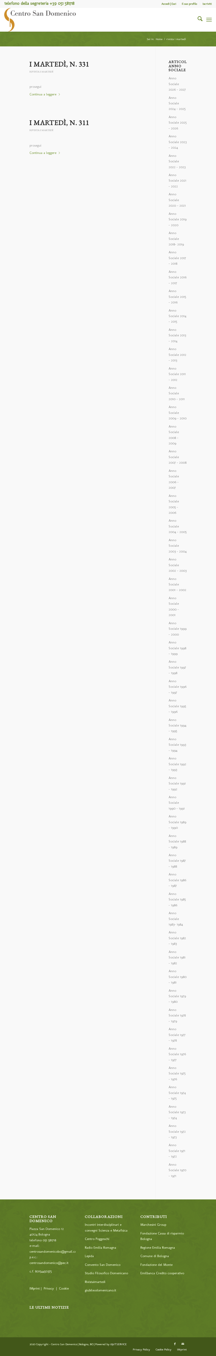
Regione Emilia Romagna (157, 1248)
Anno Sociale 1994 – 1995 (177, 725)
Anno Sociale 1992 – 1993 (177, 764)
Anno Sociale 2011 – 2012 (177, 374)
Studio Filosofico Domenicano (106, 1273)
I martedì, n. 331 (59, 64)
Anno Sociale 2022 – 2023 (177, 161)
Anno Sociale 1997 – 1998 (177, 667)
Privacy (49, 1288)
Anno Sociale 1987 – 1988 (177, 860)
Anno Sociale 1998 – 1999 (177, 648)
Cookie (64, 1288)
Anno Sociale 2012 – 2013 (177, 354)
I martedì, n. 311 (59, 122)
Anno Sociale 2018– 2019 (176, 238)
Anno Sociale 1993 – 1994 (177, 744)
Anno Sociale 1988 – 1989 (177, 841)
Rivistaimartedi (95, 1282)
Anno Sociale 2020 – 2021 (177, 199)
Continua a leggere (43, 94)
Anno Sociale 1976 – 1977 (177, 1054)
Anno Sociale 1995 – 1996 (177, 706)
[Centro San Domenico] (40, 20)
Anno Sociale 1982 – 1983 (177, 938)
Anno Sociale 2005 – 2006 (174, 504)
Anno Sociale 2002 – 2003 (177, 565)
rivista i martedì (41, 71)
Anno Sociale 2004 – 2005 (177, 526)
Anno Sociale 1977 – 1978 (177, 1034)
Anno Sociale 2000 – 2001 (174, 606)
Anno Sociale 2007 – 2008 (177, 456)
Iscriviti (207, 4)
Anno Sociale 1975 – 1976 (177, 1073)
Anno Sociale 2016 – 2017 (177, 277)
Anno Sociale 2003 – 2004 (177, 545)
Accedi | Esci (168, 4)
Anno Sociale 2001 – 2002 (177, 584)
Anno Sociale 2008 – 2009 (174, 434)
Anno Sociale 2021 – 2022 (177, 180)
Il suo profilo (189, 4)
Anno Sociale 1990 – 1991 (177, 802)
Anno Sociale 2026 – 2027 (177, 83)
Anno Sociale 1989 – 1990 (177, 822)
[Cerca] (197, 20)
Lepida (89, 1256)
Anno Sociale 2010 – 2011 (177, 393)
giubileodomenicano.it (100, 1290)
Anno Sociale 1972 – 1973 (177, 1131)
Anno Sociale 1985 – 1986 (177, 899)
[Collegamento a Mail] (183, 1344)
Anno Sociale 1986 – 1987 (177, 880)
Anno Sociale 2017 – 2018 (177, 257)
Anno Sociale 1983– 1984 (176, 918)
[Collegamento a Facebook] (175, 1344)
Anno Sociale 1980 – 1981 (177, 976)
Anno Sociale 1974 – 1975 (177, 1092)
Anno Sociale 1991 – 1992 (177, 783)
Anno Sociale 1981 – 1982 (177, 957)
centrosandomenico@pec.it (49, 1263)
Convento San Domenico (102, 1265)
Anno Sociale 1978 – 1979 (177, 1015)
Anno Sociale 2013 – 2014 (177, 335)
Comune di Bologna (154, 1256)
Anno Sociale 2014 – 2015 (177, 316)
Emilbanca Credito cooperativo (162, 1273)
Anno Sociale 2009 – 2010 (177, 412)
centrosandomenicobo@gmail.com (55, 1251)
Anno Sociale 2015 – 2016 (177, 296)
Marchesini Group (153, 1225)
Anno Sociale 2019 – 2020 (177, 219)
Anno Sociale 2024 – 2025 (177, 103)
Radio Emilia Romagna (100, 1248)
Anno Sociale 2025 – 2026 (177, 122)
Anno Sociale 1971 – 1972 (177, 1150)
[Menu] (209, 20)
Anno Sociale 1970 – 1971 (177, 1170)
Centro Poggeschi (97, 1239)
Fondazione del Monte (156, 1265)
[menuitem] (169, 4)
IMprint (35, 1288)
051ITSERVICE (118, 1344)
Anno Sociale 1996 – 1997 (177, 686)
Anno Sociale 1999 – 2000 (177, 628)
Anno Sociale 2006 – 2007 (174, 479)
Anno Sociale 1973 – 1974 (177, 1112)
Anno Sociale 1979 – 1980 (177, 996)
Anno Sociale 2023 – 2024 (177, 141)
